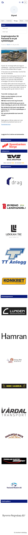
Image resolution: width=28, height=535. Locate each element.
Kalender (9, 21)
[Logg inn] (22, 2)
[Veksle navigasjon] (25, 2)
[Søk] (19, 2)
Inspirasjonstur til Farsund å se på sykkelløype (10, 38)
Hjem (2, 21)
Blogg (16, 21)
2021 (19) (5, 31)
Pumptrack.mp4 (5, 124)
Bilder (21, 21)
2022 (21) (5, 28)
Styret (8, 44)
